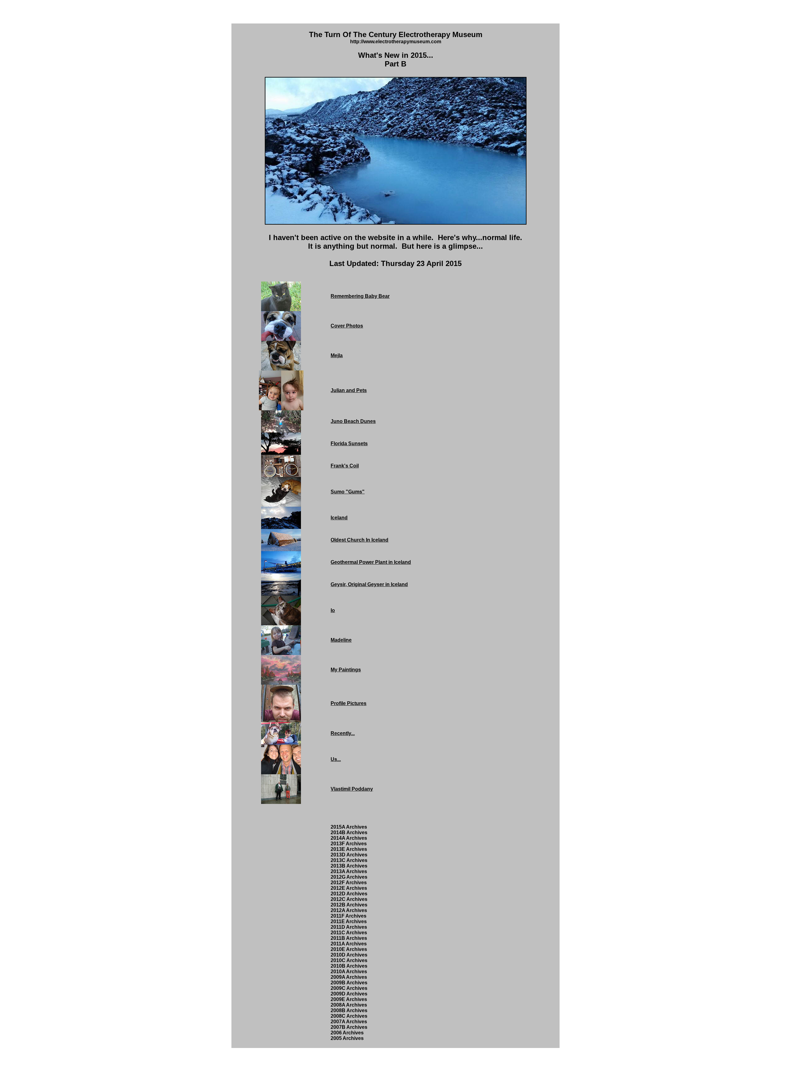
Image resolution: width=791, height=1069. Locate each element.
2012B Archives (349, 904)
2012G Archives (349, 877)
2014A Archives (349, 838)
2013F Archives (349, 843)
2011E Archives (349, 921)
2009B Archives (349, 982)
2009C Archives (349, 988)
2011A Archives (349, 943)
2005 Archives (347, 1038)
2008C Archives (349, 1016)
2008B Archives (349, 1010)
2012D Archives (349, 893)
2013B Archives (349, 865)
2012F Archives (349, 882)
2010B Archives (349, 966)
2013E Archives (349, 849)
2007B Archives (349, 1027)
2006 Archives (347, 1032)
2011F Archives (348, 916)
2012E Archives (349, 888)
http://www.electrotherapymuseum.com (395, 41)
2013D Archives (349, 854)
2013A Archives (349, 871)
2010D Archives (349, 954)
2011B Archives (349, 938)
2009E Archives (349, 999)
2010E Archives (349, 949)
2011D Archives (349, 927)
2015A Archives (349, 827)
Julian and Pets (349, 390)
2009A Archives (349, 977)
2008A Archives (349, 1005)
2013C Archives (349, 860)
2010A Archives (349, 971)
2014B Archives (349, 832)
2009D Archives (349, 993)
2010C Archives (349, 960)
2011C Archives (349, 932)
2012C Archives (349, 899)
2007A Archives (349, 1021)
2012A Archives (349, 910)
